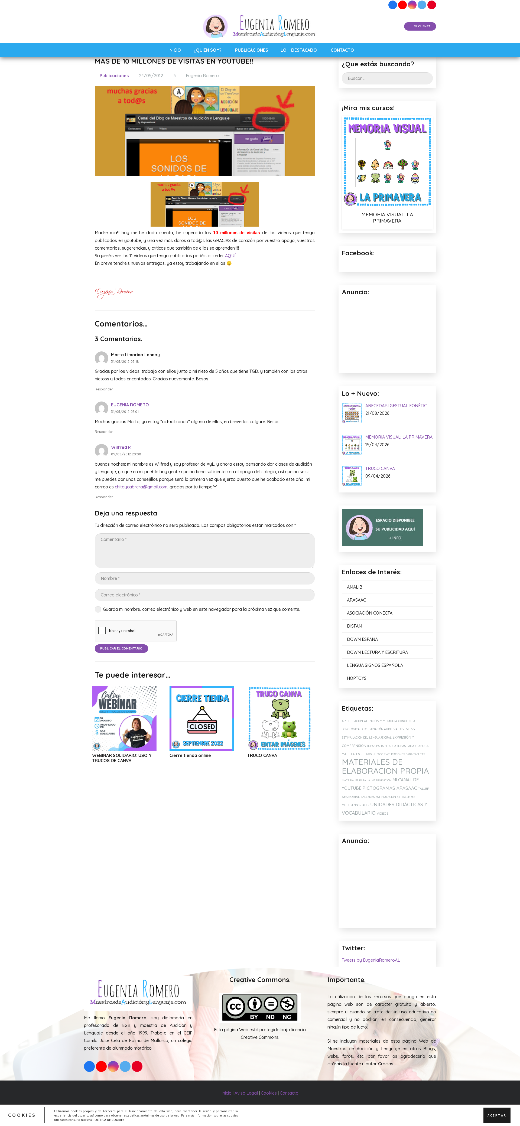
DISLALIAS (406, 729)
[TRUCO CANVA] (211, 718)
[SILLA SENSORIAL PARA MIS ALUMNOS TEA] (288, 718)
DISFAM (354, 626)
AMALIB (354, 587)
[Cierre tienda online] (133, 718)
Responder (104, 389)
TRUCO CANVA (194, 755)
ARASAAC (356, 600)
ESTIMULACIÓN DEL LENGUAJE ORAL (367, 737)
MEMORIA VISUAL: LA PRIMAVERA (387, 217)
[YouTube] (402, 5)
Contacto (289, 1093)
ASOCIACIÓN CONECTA (369, 613)
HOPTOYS (356, 678)
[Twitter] (422, 5)
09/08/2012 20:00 (126, 454)
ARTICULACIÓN (352, 721)
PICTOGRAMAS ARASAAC (389, 788)
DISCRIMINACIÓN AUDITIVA (379, 729)
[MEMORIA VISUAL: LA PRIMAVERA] (387, 161)
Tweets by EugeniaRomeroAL (371, 960)
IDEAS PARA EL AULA (381, 746)
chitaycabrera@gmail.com (141, 486)
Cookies (269, 1093)
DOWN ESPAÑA (362, 639)
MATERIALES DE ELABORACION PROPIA (385, 766)
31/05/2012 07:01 (125, 411)
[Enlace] (260, 26)
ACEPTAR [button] (496, 1115)
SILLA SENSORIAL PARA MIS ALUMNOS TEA (284, 758)
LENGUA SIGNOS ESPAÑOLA (375, 665)
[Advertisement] (387, 887)
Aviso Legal (246, 1093)
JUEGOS (366, 754)
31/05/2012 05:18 (125, 361)
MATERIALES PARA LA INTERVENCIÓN (366, 780)
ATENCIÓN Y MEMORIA (380, 721)
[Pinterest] (431, 5)
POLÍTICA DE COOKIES (109, 1119)
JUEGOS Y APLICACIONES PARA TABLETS (399, 754)
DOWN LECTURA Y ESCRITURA (377, 652)
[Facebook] (392, 5)
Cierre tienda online (122, 755)
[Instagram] (412, 5)
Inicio (227, 1093)
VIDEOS (383, 813)
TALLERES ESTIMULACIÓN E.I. (380, 797)
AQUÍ (230, 255)
